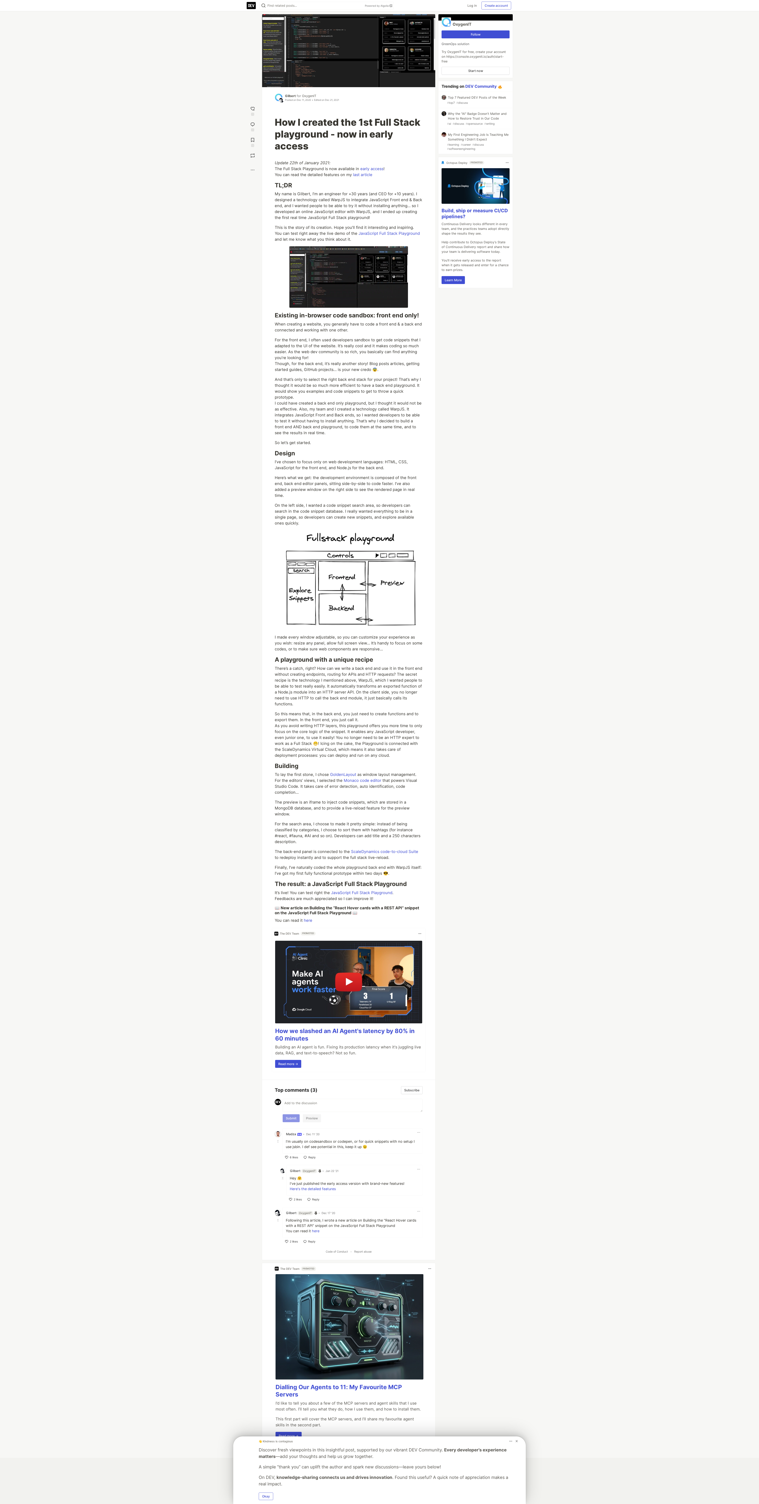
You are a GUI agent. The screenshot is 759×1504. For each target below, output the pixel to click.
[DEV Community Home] (251, 5)
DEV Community (481, 86)
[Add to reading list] (252, 142)
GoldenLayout (343, 774)
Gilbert (290, 96)
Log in (472, 6)
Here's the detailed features (313, 1189)
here (308, 920)
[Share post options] (253, 170)
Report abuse (363, 1251)
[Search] (263, 5)
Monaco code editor (362, 780)
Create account (496, 6)
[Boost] (252, 155)
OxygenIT (309, 96)
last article (362, 174)
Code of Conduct (337, 1251)
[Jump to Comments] (252, 126)
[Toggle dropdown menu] (420, 933)
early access (371, 168)
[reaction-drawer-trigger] (252, 111)
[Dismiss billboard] (516, 1441)
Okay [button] (266, 1496)
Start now (475, 71)
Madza (291, 1134)
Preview (312, 1118)
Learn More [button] (453, 280)
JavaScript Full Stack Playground (389, 233)
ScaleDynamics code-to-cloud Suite (384, 851)
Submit (291, 1118)
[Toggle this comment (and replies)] (278, 1141)
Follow (476, 34)
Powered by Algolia (377, 5)
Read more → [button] (288, 1064)
